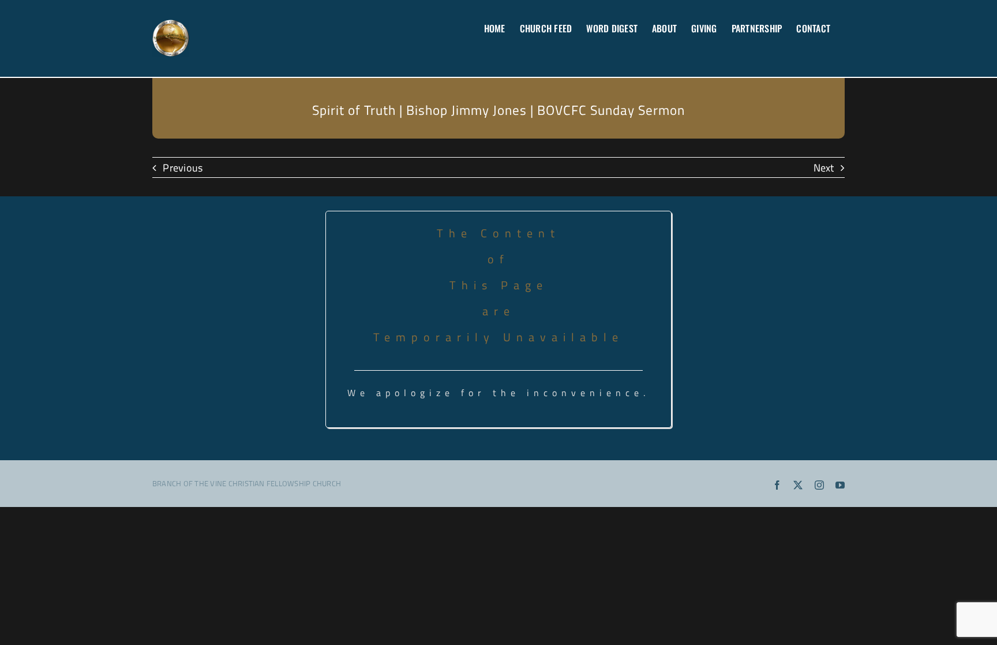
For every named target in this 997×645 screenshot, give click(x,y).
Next (824, 167)
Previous (183, 167)
